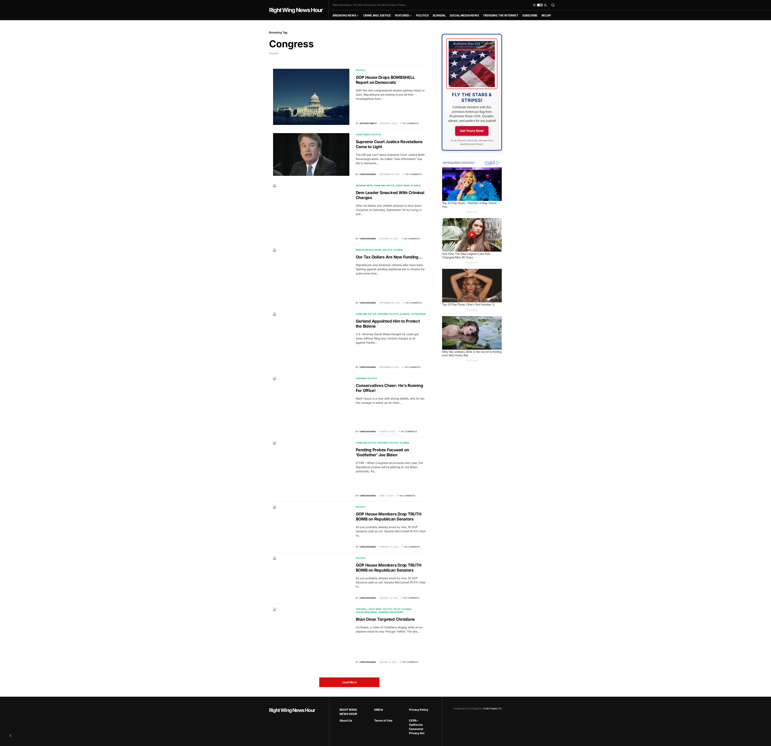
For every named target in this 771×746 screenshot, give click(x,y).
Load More (349, 682)
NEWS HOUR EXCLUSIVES (368, 250)
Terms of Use (383, 720)
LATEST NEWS (363, 134)
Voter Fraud (418, 314)
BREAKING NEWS (364, 185)
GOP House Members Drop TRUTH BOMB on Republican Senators (388, 516)
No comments (411, 123)
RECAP (397, 609)
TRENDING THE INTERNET (391, 612)
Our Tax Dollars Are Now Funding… (389, 257)
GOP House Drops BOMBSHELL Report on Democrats (385, 80)
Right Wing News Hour (295, 10)
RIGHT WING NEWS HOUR (348, 712)
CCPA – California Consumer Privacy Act (416, 727)
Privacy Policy (418, 709)
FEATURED (382, 314)
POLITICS (360, 70)
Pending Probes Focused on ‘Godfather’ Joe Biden (382, 452)
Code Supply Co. (492, 708)
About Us (346, 720)
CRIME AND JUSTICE (384, 185)
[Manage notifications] (10, 735)
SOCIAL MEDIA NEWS (366, 612)
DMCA (378, 709)
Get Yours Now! (472, 131)
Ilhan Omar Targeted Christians (385, 619)
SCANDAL (416, 185)
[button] (540, 5)
